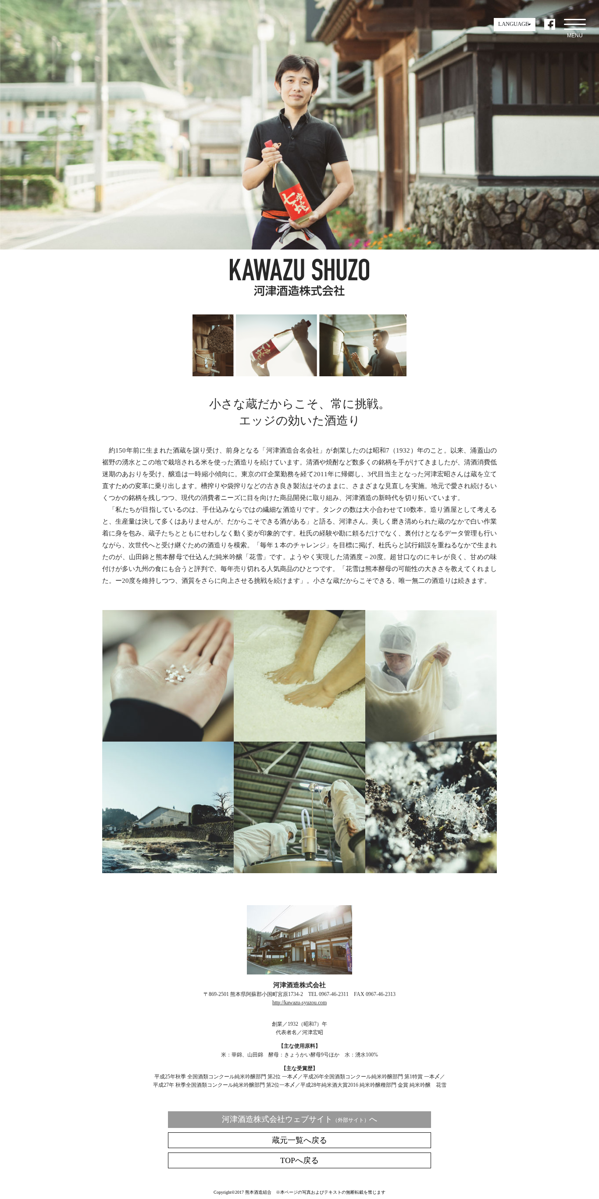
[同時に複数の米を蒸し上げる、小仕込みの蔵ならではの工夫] (431, 738)
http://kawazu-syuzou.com (299, 1002)
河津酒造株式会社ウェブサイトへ (299, 1119)
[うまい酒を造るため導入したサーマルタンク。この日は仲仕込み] (299, 870)
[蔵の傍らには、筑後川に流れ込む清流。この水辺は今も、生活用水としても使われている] (168, 870)
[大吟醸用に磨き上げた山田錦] (168, 738)
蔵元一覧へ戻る (299, 1140)
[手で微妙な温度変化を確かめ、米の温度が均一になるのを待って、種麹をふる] (299, 738)
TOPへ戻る (299, 1160)
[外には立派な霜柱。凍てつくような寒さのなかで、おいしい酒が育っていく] (431, 870)
